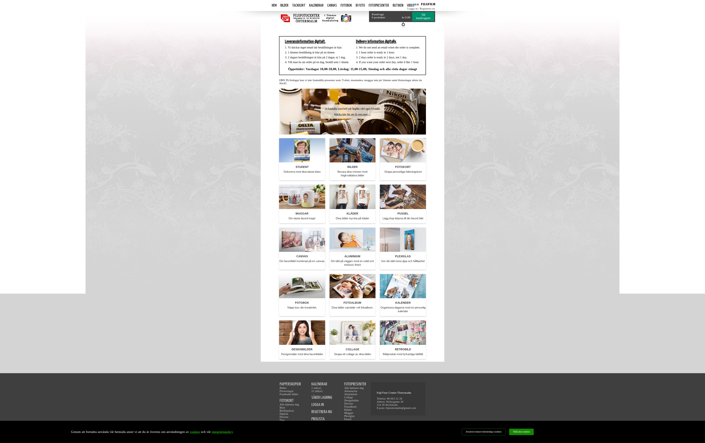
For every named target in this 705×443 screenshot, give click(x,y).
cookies (195, 432)
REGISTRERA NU (321, 412)
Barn (282, 407)
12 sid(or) (317, 391)
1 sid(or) (316, 387)
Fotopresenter (379, 5)
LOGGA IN (317, 405)
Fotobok (346, 5)
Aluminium (350, 394)
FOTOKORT (287, 401)
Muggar (348, 412)
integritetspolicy (222, 432)
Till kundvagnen (423, 16)
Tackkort (299, 5)
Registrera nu (427, 8)
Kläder (348, 409)
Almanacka (350, 391)
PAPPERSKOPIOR (290, 384)
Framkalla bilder (289, 394)
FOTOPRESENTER (355, 384)
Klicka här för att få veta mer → (352, 114)
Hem (274, 5)
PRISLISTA (318, 419)
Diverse (284, 416)
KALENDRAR (319, 384)
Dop (282, 420)
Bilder (284, 5)
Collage (348, 397)
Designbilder (351, 400)
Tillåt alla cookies (521, 432)
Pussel (347, 419)
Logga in (412, 8)
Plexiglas (349, 416)
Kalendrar (316, 5)
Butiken (398, 5)
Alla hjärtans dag (289, 404)
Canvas (332, 5)
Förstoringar (287, 391)
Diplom (284, 413)
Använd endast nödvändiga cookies (484, 432)
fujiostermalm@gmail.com (401, 407)
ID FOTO (360, 5)
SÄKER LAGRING (321, 397)
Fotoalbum (350, 406)
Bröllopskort (287, 410)
